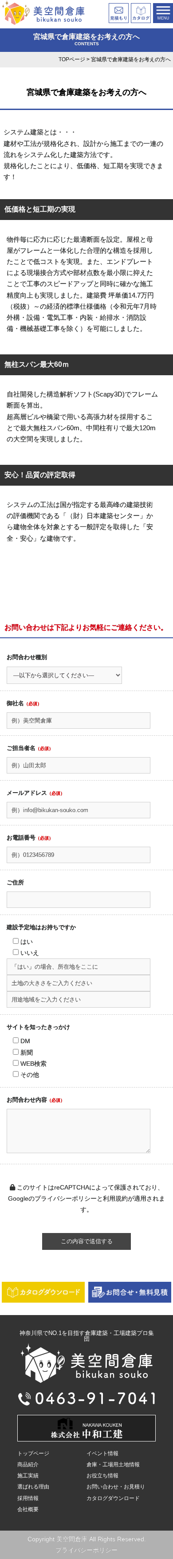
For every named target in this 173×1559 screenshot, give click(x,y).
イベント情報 (102, 1453)
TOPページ (72, 59)
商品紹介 (28, 1464)
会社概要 (28, 1509)
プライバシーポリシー (66, 1198)
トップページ (33, 1453)
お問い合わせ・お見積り (115, 1487)
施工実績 (28, 1476)
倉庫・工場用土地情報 (113, 1464)
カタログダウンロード (113, 1498)
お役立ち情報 (102, 1476)
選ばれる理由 (33, 1487)
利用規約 (115, 1198)
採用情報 (28, 1498)
